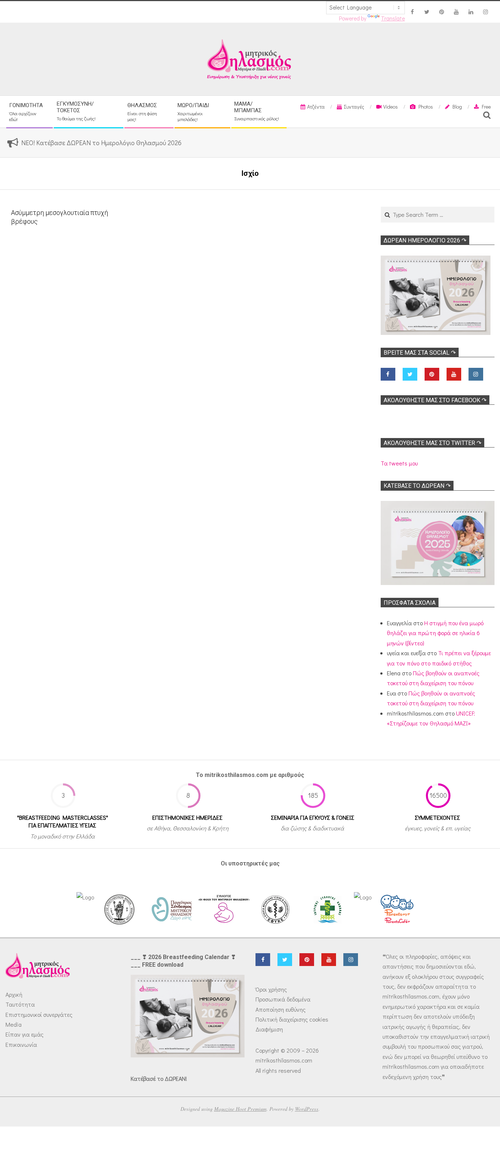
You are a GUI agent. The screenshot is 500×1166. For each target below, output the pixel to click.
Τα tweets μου (399, 463)
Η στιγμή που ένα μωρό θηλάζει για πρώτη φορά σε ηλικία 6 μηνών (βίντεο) (435, 633)
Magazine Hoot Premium (240, 1108)
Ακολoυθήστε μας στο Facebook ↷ (435, 400)
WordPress (306, 1108)
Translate (393, 18)
